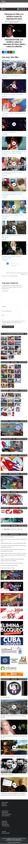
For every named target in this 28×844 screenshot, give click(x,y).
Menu (4, 1)
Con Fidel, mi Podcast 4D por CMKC (9, 565)
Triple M (4, 831)
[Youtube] (24, 9)
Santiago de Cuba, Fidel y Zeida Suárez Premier (12, 563)
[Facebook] (20, 9)
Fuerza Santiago (6, 815)
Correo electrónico (7, 311)
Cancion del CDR (5, 697)
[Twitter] (18, 9)
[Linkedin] (9, 52)
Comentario (5, 291)
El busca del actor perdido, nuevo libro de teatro (14, 756)
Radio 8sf (4, 804)
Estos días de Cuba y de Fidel (7, 568)
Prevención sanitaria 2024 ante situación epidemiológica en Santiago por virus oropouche (13, 194)
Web (3, 315)
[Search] (26, 9)
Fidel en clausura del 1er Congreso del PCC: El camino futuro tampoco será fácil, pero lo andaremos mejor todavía (13, 555)
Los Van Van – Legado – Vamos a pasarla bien (14, 113)
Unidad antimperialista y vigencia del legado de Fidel (13, 543)
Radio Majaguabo (6, 833)
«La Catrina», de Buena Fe (9, 132)
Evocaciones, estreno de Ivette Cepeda (12, 94)
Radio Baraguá (5, 824)
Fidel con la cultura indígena (7, 537)
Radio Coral (4, 822)
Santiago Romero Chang (11, 21)
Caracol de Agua (5, 826)
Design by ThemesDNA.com (14, 842)
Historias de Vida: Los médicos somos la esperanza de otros (14, 16)
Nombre (4, 306)
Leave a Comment (14, 22)
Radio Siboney (5, 811)
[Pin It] (12, 52)
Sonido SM (4, 821)
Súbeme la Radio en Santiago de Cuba (12, 75)
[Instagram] (22, 9)
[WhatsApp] (15, 52)
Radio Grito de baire (6, 814)
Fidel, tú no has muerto (7, 775)
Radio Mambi (5, 812)
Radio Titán (4, 805)
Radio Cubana (5, 802)
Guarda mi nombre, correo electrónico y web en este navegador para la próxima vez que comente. (13, 323)
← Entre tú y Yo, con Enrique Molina (9, 276)
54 (17, 263)
